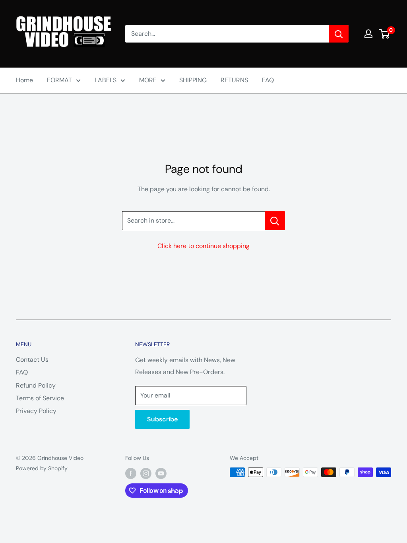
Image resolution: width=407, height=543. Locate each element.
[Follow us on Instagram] (145, 473)
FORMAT (59, 80)
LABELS (105, 80)
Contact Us (32, 359)
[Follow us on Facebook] (130, 473)
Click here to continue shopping (203, 246)
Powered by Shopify (42, 468)
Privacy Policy (36, 411)
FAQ (268, 80)
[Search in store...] (275, 220)
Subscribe (162, 419)
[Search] (339, 34)
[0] (385, 34)
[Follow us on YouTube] (161, 473)
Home (24, 80)
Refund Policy (36, 385)
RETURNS (234, 80)
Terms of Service (40, 398)
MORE (148, 80)
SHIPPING (193, 80)
